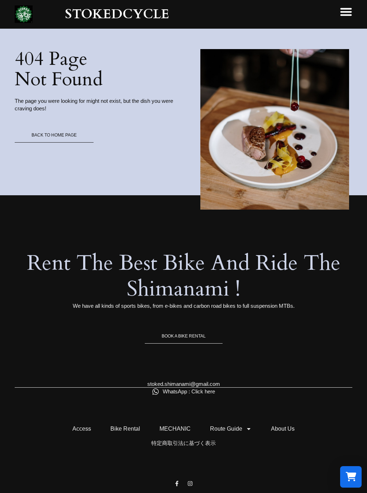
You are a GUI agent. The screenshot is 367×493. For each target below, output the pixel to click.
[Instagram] (190, 483)
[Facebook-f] (177, 483)
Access (81, 429)
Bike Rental (125, 429)
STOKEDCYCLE (117, 14)
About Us (283, 429)
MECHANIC (175, 429)
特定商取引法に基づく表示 (183, 443)
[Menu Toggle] (346, 11)
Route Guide (226, 429)
